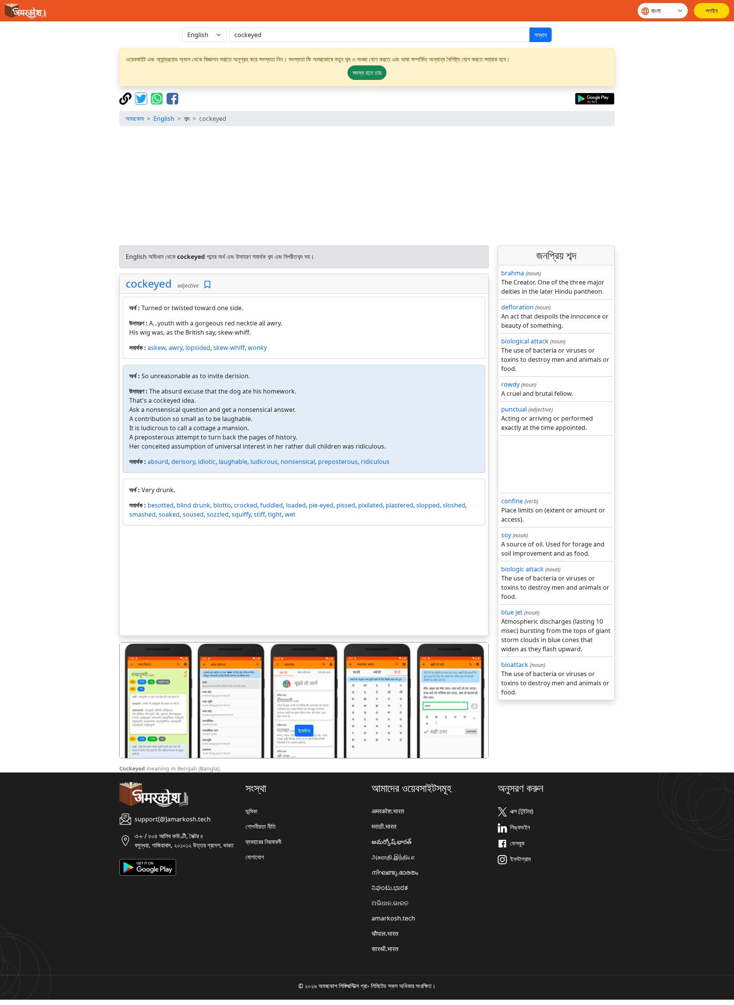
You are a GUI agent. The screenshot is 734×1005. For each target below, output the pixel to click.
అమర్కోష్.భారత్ (391, 842)
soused (193, 514)
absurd (158, 461)
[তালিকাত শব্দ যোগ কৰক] (207, 285)
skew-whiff (229, 347)
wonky (257, 347)
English (163, 118)
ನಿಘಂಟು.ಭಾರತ (390, 887)
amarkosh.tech (393, 918)
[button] (147, 700)
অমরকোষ (134, 118)
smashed (142, 514)
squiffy (241, 514)
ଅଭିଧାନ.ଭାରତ (390, 903)
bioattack (514, 664)
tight (275, 514)
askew (157, 347)
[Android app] (147, 866)
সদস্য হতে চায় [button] (367, 72)
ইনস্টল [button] (304, 730)
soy (506, 535)
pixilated (370, 505)
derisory (183, 461)
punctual (514, 409)
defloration (517, 307)
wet (290, 514)
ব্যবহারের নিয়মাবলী (263, 842)
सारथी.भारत (385, 949)
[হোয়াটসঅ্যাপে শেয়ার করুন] (158, 98)
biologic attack (522, 569)
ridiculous (375, 461)
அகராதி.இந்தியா (393, 857)
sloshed (454, 505)
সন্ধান (540, 35)
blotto (222, 505)
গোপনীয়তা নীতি (260, 826)
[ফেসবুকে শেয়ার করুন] (172, 98)
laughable (233, 461)
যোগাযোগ (254, 857)
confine (512, 501)
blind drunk (193, 505)
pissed (345, 505)
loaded (296, 505)
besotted (161, 505)
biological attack (525, 341)
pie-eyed (321, 505)
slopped (428, 505)
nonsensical (298, 461)
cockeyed (149, 283)
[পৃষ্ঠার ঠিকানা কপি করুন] (126, 98)
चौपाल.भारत (385, 933)
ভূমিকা (251, 811)
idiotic (207, 461)
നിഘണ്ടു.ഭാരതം (395, 872)
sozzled (218, 514)
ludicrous (264, 461)
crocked (245, 505)
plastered (399, 505)
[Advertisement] (367, 185)
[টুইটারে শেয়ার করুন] (142, 98)
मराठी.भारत (384, 826)
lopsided (197, 347)
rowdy (510, 384)
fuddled (271, 505)
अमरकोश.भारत (388, 811)
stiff (259, 514)
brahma (512, 273)
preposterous (338, 461)
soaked (169, 514)
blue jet (512, 612)
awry (175, 347)
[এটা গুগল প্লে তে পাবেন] (595, 98)
